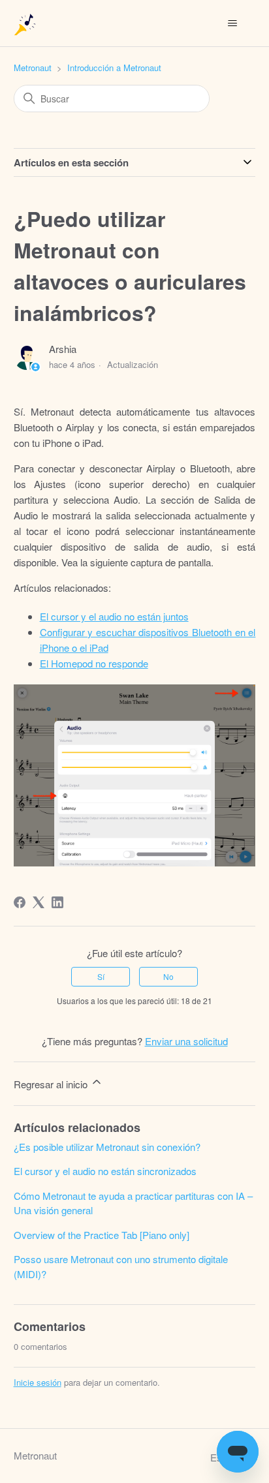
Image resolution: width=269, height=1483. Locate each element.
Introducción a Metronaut (114, 67)
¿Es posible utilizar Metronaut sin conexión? (107, 1147)
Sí (100, 976)
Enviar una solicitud (186, 1041)
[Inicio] (26, 23)
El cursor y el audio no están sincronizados (105, 1171)
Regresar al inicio (52, 1084)
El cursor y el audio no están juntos (114, 616)
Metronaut (33, 67)
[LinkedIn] (57, 902)
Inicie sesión (37, 1382)
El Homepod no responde (94, 663)
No (168, 976)
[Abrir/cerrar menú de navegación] (232, 23)
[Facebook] (19, 902)
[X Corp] (38, 902)
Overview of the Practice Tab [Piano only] (101, 1235)
